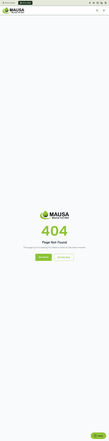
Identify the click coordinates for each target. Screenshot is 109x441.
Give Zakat (27, 3)
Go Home (43, 257)
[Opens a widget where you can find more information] (98, 436)
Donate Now (64, 257)
